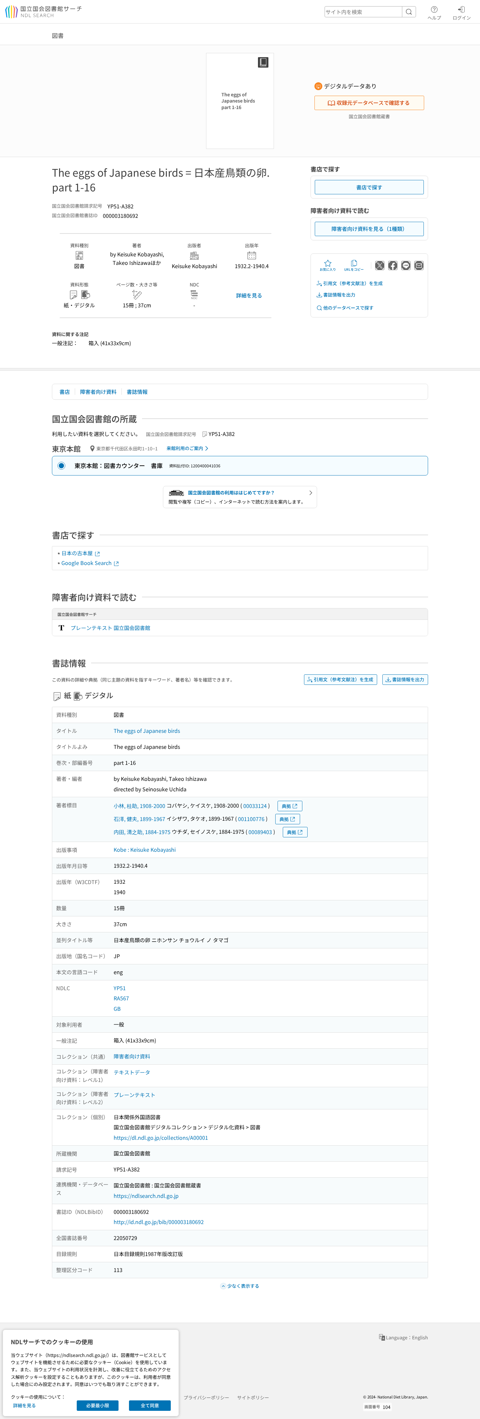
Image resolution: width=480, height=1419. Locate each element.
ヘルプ (434, 17)
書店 (64, 391)
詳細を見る (249, 295)
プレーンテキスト (134, 1095)
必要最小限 (97, 1405)
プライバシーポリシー (206, 1397)
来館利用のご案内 (185, 448)
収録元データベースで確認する (373, 102)
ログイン (462, 17)
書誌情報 (137, 391)
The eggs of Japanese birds (147, 730)
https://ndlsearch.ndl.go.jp (146, 1196)
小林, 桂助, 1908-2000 (139, 806)
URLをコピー (354, 269)
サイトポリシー (253, 1397)
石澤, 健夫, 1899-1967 (139, 819)
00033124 (255, 806)
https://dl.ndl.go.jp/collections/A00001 (161, 1137)
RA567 (121, 998)
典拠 (286, 806)
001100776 (251, 819)
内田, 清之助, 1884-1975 (142, 832)
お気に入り (328, 269)
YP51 (120, 988)
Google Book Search (87, 563)
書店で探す (369, 187)
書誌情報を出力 (339, 294)
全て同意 (150, 1405)
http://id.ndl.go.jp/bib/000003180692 (159, 1222)
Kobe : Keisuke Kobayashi (145, 849)
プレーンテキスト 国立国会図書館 (110, 628)
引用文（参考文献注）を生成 (353, 283)
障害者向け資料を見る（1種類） (369, 229)
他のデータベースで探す (348, 307)
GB (117, 1008)
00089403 (260, 832)
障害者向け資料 (98, 391)
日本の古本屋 (77, 553)
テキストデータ (132, 1072)
